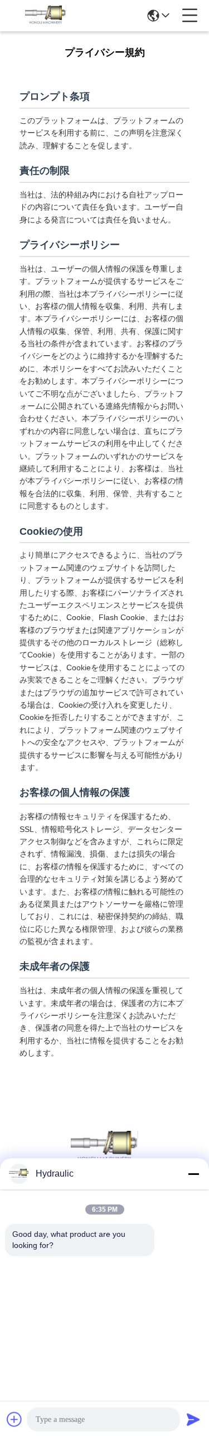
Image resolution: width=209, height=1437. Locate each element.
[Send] (193, 1419)
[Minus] (193, 1173)
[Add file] (14, 1419)
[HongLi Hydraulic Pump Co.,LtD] (45, 16)
